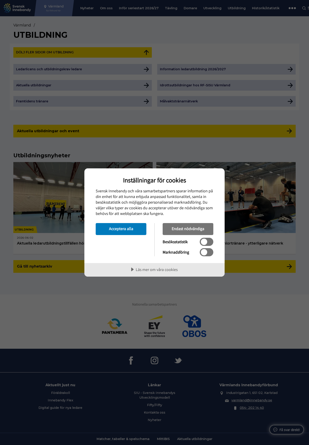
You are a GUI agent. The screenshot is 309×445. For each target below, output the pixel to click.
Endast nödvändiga (188, 228)
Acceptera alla (121, 228)
